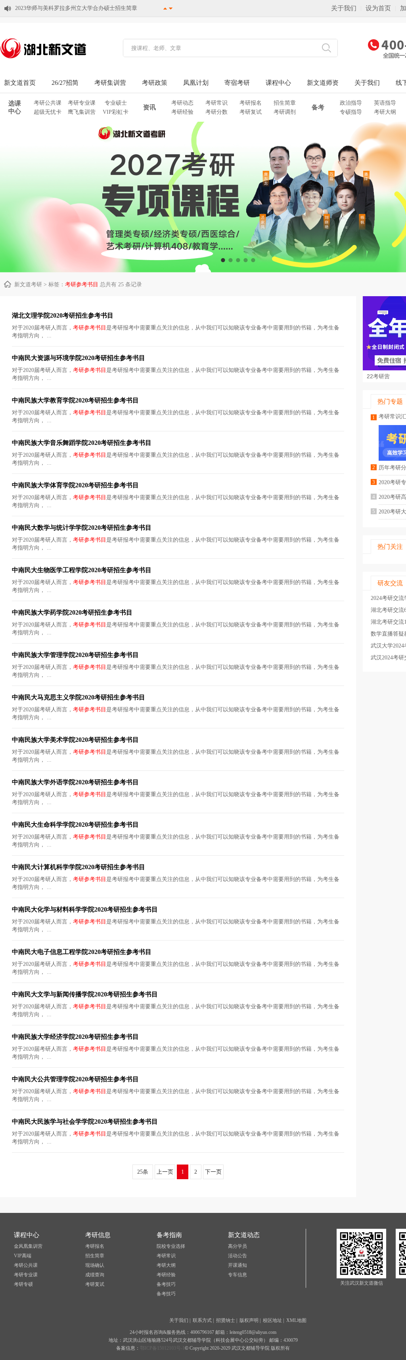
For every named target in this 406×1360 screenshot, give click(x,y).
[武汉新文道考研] (43, 58)
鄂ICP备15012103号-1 (162, 1348)
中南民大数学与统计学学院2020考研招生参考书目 (81, 527)
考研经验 (182, 112)
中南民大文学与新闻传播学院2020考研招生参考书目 (85, 994)
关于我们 (343, 8)
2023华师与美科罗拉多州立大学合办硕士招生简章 (76, 8)
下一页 (213, 1172)
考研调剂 (285, 112)
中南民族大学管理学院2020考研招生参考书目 (75, 654)
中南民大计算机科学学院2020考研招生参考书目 (78, 867)
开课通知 (237, 1265)
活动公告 (237, 1255)
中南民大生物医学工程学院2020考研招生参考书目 (81, 570)
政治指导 (351, 103)
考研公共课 (47, 103)
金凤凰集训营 (28, 1246)
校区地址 (272, 1320)
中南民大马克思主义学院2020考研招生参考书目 (78, 697)
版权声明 (249, 1320)
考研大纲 (385, 112)
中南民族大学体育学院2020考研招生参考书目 (75, 485)
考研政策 (154, 82)
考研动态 (182, 103)
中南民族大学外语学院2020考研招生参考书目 (75, 782)
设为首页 (378, 8)
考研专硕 (23, 1284)
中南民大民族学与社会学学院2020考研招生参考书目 (85, 1121)
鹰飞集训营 (82, 112)
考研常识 (216, 103)
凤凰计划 (196, 82)
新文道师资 (323, 82)
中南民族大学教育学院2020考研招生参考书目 (75, 400)
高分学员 (237, 1246)
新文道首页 (20, 82)
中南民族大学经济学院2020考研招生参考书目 (75, 1036)
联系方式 (202, 1320)
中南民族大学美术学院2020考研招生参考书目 (75, 739)
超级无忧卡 (47, 112)
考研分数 (216, 112)
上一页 (165, 1172)
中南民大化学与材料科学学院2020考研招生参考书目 (85, 909)
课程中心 (278, 82)
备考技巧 (166, 1284)
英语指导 (385, 103)
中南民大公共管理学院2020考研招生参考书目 (75, 1079)
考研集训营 (110, 82)
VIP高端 (22, 1255)
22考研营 (378, 376)
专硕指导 (351, 112)
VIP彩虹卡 (115, 112)
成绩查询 (94, 1275)
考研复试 (250, 112)
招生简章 (285, 103)
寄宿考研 (237, 82)
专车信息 (237, 1275)
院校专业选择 (171, 1246)
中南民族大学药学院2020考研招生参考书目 (72, 612)
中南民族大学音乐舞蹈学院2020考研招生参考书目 (81, 442)
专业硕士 (116, 103)
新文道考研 (28, 284)
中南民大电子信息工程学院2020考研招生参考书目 (81, 951)
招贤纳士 (225, 1320)
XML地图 (296, 1320)
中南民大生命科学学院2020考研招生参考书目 (75, 824)
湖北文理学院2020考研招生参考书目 (62, 315)
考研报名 (250, 103)
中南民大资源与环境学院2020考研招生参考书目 (78, 357)
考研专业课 (82, 103)
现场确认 (94, 1265)
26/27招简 (65, 82)
